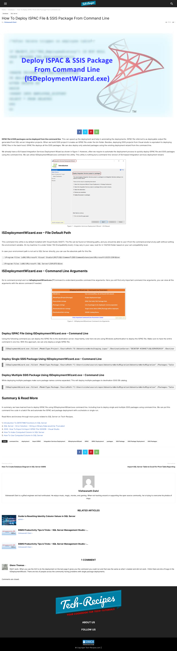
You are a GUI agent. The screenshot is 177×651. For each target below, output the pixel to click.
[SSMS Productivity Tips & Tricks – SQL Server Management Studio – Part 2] (9, 532)
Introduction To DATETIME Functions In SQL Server (25, 423)
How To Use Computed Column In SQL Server (23, 435)
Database (11, 10)
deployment (25, 441)
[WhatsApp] (96, 132)
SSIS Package (120, 441)
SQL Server (14, 13)
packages (110, 441)
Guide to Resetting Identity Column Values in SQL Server (46, 516)
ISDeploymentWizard (75, 441)
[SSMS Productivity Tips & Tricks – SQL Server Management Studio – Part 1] (9, 546)
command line (14, 441)
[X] (85, 132)
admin (20, 519)
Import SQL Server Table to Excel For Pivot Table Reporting (151, 467)
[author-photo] (88, 488)
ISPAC (87, 441)
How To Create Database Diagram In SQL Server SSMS (24, 467)
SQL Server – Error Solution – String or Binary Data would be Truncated (34, 426)
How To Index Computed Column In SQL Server (24, 432)
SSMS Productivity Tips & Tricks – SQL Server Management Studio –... (53, 530)
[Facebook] (79, 132)
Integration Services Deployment (54, 441)
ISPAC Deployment (98, 441)
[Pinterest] (90, 132)
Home (4, 10)
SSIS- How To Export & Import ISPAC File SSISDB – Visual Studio (31, 429)
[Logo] (88, 615)
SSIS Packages (152, 441)
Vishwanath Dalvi (10, 22)
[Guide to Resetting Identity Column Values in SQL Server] (9, 520)
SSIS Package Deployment (136, 441)
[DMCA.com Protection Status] (88, 643)
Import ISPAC (36, 441)
